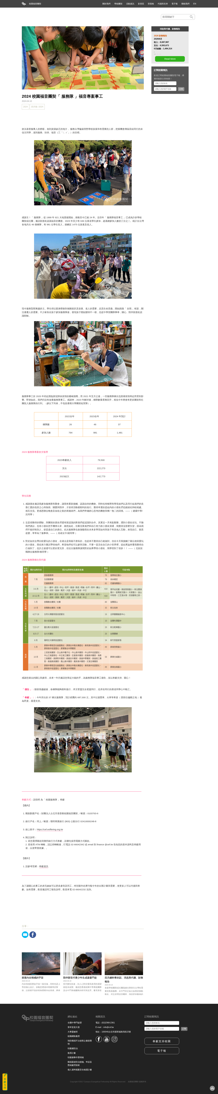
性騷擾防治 (73, 1048)
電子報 (175, 4)
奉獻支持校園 (162, 1041)
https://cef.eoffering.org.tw (50, 829)
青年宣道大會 (74, 1027)
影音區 (141, 4)
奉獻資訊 (43, 866)
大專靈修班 (73, 1032)
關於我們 (106, 4)
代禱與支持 (163, 4)
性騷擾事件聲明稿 (76, 1057)
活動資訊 (130, 4)
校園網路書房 (74, 1036)
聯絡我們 (185, 4)
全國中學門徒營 (75, 1023)
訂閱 (181, 89)
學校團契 (118, 4)
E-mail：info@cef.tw (105, 1027)
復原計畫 (72, 1053)
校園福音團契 (35, 4)
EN (194, 4)
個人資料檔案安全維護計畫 (80, 1070)
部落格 (151, 4)
